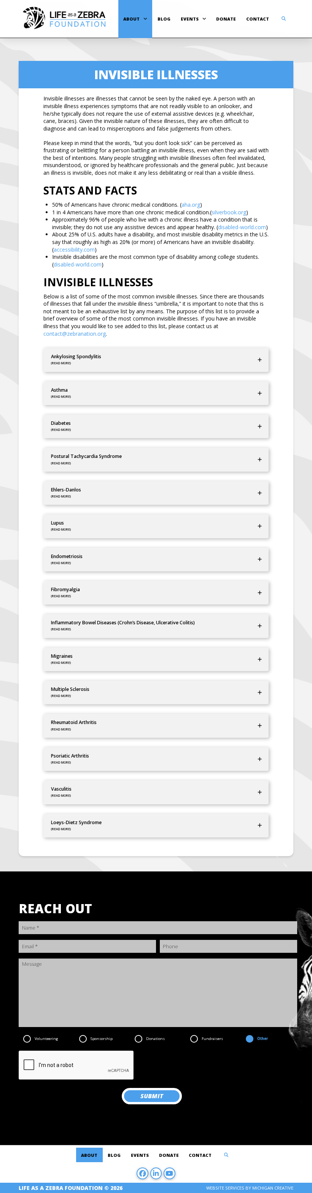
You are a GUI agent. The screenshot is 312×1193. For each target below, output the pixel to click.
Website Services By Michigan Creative (249, 1188)
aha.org (190, 204)
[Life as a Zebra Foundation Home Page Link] (64, 19)
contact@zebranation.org (74, 333)
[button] (283, 19)
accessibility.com (74, 249)
